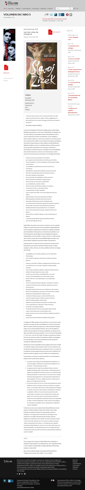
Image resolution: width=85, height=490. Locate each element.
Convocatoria (35, 8)
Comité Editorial (26, 8)
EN (74, 8)
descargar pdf (56, 32)
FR (77, 8)
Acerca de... (75, 460)
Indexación (43, 8)
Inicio (5, 8)
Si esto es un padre (74, 59)
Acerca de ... (11, 8)
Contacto (50, 8)
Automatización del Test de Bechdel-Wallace (74, 98)
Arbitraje (18, 8)
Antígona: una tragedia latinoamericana (72, 110)
